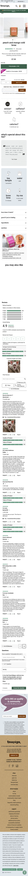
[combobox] (14, 288)
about (14, 791)
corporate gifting (14, 805)
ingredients (5, 223)
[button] (6, 872)
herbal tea (14, 780)
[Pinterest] (13, 766)
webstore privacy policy (14, 820)
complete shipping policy (20, 93)
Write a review (18, 48)
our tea (14, 793)
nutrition (4, 228)
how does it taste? (7, 212)
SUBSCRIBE (22, 716)
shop (14, 773)
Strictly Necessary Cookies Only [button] (9, 869)
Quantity (3, 79)
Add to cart (15, 292)
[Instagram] (17, 766)
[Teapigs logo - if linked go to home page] (5, 6)
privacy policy (14, 818)
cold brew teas (14, 784)
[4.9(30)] (14, 282)
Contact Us (14, 755)
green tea (14, 778)
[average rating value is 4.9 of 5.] (9, 49)
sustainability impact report (14, 798)
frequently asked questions (14, 802)
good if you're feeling (8, 217)
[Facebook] (9, 766)
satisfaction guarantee (14, 811)
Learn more (15, 865)
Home (2, 13)
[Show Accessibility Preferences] (25, 872)
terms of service (14, 816)
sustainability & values (14, 796)
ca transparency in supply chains (14, 827)
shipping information (14, 813)
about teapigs (14, 789)
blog (14, 800)
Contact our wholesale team (13, 761)
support (14, 809)
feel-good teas (14, 782)
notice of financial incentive (14, 825)
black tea (14, 775)
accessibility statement (14, 822)
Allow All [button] (20, 869)
